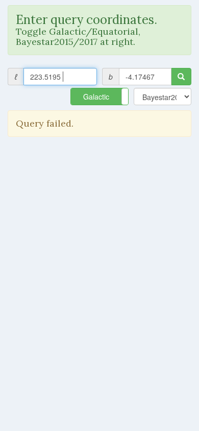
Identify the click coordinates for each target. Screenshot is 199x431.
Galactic (96, 96)
